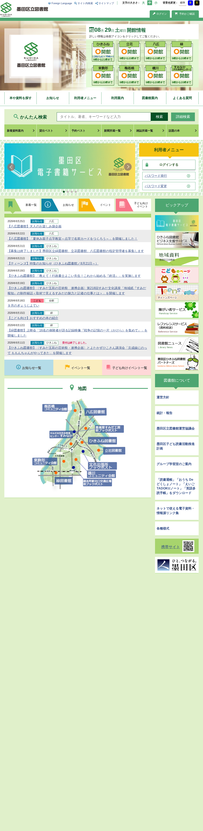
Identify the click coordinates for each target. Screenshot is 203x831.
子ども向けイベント (141, 205)
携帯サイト (170, 547)
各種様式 (163, 528)
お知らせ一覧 (31, 368)
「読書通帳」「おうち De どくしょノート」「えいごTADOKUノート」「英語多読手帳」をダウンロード (176, 486)
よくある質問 (182, 98)
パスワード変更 (156, 186)
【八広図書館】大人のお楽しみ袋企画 (34, 226)
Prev (11, 167)
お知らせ (52, 98)
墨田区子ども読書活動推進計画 (176, 446)
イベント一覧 (80, 368)
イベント (105, 204)
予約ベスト (78, 130)
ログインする (168, 164)
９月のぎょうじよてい (23, 305)
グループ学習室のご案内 (174, 464)
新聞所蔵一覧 (112, 130)
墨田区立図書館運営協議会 (176, 428)
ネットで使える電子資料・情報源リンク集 (176, 510)
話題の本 (174, 130)
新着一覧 (31, 204)
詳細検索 (183, 117)
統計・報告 (164, 413)
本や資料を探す (21, 98)
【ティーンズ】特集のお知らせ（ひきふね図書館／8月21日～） (53, 263)
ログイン (161, 13)
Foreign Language (62, 3)
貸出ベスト (46, 130)
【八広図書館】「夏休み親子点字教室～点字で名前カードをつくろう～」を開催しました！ (73, 238)
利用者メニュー (85, 98)
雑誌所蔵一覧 (144, 130)
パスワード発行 (156, 175)
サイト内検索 (85, 3)
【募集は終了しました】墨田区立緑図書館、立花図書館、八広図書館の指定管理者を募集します (76, 251)
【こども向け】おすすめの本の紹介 (33, 318)
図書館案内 (150, 98)
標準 (182, 2)
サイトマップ (106, 3)
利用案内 (117, 98)
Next (127, 167)
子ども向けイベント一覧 (129, 368)
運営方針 (163, 397)
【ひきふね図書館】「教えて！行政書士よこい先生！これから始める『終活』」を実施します (74, 275)
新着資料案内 (15, 130)
